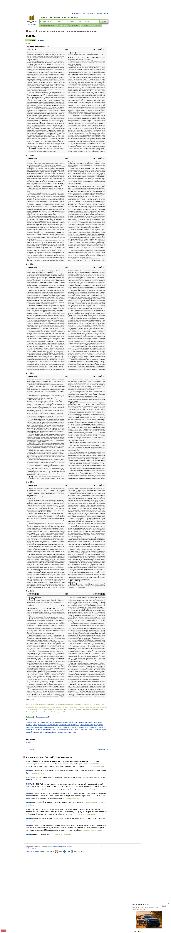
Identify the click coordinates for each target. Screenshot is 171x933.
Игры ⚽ (97, 25)
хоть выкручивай (70, 732)
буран (32, 749)
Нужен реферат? (42, 717)
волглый (75, 722)
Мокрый (29, 777)
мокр (35, 725)
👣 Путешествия (33, 848)
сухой (28, 742)
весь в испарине (39, 722)
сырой (103, 730)
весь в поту (50, 722)
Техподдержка (56, 846)
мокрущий (75, 725)
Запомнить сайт (79, 13)
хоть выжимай (48, 732)
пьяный (55, 730)
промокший (47, 730)
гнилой (90, 722)
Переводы (75, 25)
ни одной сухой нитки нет (96, 727)
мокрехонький (52, 725)
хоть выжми (58, 732)
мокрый (29, 770)
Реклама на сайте (66, 846)
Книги (86, 25)
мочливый (30, 727)
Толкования (64, 25)
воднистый (67, 722)
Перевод (40, 40)
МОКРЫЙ (30, 761)
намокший (39, 727)
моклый (29, 725)
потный (29, 730)
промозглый (37, 730)
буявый (29, 722)
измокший (98, 722)
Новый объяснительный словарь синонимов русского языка (48, 25)
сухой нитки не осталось (78, 730)
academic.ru (32, 24)
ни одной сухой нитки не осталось (73, 727)
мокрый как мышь (86, 725)
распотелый (63, 730)
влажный (58, 722)
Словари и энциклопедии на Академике (58, 17)
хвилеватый (37, 732)
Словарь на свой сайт (95, 13)
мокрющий (98, 725)
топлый (29, 732)
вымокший (83, 722)
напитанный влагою (51, 727)
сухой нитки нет (95, 730)
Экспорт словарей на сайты (34, 851)
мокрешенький (64, 725)
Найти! (103, 22)
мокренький (42, 725)
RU (105, 13)
